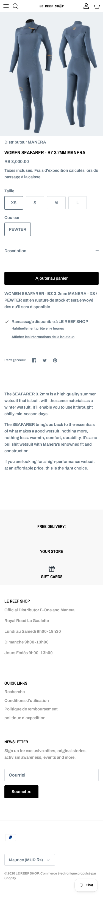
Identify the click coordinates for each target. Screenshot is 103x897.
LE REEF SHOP (27, 873)
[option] (51, 74)
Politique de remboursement (31, 709)
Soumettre (21, 791)
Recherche (14, 692)
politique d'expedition (25, 718)
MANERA (37, 142)
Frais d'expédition (51, 170)
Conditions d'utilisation (26, 700)
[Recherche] (18, 6)
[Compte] (85, 6)
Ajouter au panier (51, 278)
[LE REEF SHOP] (51, 6)
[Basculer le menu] (6, 6)
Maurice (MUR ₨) (26, 860)
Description (15, 251)
